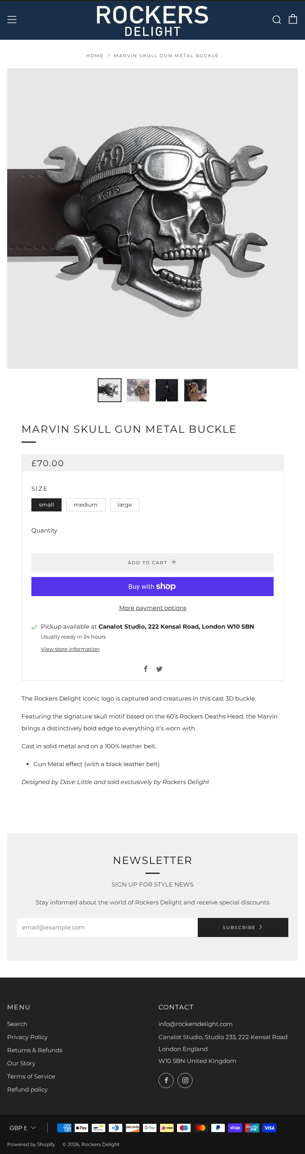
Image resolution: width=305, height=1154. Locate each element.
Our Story (21, 1063)
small (46, 504)
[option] (152, 218)
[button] (110, 390)
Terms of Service (31, 1076)
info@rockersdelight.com (195, 1024)
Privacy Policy (27, 1037)
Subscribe (239, 927)
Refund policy (27, 1089)
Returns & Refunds (34, 1050)
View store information (70, 649)
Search (17, 1024)
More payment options (152, 608)
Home (95, 55)
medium (86, 504)
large (125, 504)
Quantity (44, 530)
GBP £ (18, 1128)
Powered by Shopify (31, 1144)
